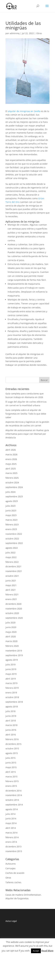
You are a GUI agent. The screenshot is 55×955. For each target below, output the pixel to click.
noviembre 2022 (14, 533)
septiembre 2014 (14, 804)
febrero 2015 (12, 781)
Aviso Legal (11, 921)
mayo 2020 (11, 632)
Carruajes (10, 868)
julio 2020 (10, 622)
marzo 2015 (11, 776)
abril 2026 (11, 449)
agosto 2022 (12, 547)
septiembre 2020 (14, 617)
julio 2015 (10, 757)
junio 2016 (11, 729)
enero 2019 (11, 692)
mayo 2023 (11, 515)
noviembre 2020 (14, 608)
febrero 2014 (12, 837)
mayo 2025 (11, 463)
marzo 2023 (11, 519)
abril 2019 (11, 678)
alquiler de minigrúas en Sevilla (24, 111)
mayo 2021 (11, 585)
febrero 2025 (12, 477)
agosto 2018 (12, 706)
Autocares (11, 863)
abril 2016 (11, 734)
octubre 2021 (12, 575)
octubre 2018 (12, 697)
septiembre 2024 (14, 487)
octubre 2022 (12, 538)
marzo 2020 (11, 641)
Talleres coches (13, 882)
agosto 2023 (12, 501)
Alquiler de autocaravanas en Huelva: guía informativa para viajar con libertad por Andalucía (27, 434)
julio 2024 (10, 491)
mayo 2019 (11, 673)
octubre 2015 (12, 748)
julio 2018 (10, 711)
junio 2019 (11, 669)
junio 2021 (11, 580)
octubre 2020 (12, 613)
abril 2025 (11, 468)
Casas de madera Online (18, 894)
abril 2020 (11, 636)
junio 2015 (11, 762)
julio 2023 (10, 505)
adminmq (15, 33)
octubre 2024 (12, 482)
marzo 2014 (11, 832)
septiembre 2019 (14, 655)
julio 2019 (10, 664)
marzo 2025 (11, 473)
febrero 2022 (12, 561)
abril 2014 (11, 827)
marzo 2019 (11, 683)
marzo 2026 (11, 454)
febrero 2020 (12, 645)
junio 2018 (11, 715)
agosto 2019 (12, 659)
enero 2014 (11, 841)
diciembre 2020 (13, 603)
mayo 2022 (11, 557)
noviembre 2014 (14, 795)
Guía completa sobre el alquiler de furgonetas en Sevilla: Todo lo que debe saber (26, 414)
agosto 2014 (12, 809)
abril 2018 (11, 720)
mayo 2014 (11, 823)
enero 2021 (11, 599)
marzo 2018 (11, 725)
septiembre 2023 (14, 496)
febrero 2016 (12, 739)
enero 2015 (11, 785)
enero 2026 (11, 459)
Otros (39, 33)
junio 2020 (11, 627)
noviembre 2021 (14, 571)
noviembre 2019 (14, 650)
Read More (47, 950)
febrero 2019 (12, 687)
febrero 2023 (12, 524)
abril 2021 (11, 589)
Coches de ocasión (15, 872)
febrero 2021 (12, 594)
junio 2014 (11, 818)
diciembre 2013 (13, 846)
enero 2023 (11, 529)
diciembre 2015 (13, 744)
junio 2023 (11, 510)
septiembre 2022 (14, 543)
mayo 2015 (11, 767)
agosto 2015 (12, 753)
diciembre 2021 (13, 566)
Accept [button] (36, 950)
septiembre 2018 (14, 701)
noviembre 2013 (14, 851)
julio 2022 (10, 552)
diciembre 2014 (13, 790)
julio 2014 (10, 814)
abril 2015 (11, 771)
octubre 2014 (12, 799)
